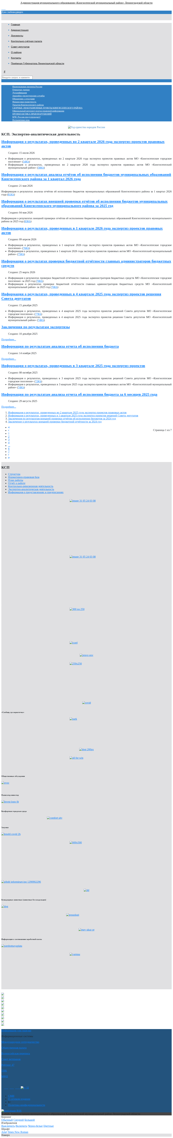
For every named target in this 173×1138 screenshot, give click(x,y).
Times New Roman (17, 1132)
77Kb (38, 314)
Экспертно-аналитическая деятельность (31, 489)
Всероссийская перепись (15, 1053)
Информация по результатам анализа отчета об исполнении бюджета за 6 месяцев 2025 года (79, 394)
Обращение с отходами (23, 99)
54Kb (26, 161)
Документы (17, 35)
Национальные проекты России (27, 86)
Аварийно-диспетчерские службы (28, 96)
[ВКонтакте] (12, 1087)
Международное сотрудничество (20, 1042)
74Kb (41, 320)
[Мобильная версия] (18, 1087)
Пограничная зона (21, 120)
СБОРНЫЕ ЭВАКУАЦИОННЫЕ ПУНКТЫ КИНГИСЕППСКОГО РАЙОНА (47, 108)
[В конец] (9, 457)
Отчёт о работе (16, 483)
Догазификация (19, 93)
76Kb (26, 248)
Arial (4, 1132)
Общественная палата (14, 1047)
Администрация (20, 30)
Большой (29, 1119)
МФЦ (4, 1076)
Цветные (48, 1126)
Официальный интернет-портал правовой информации (38, 111)
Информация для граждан (16, 1030)
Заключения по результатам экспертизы (35, 327)
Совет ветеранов (11, 1059)
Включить (21, 1126)
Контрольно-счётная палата (26, 41)
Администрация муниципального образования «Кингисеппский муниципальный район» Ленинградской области (86, 2)
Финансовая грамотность (24, 102)
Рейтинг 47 (7, 1064)
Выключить (8, 1126)
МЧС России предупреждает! (26, 117)
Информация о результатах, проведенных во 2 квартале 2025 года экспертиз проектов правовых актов (67, 412)
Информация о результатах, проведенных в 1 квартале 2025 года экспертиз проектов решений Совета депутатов (73, 415)
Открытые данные (21, 90)
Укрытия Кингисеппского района (28, 105)
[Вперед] (8, 454)
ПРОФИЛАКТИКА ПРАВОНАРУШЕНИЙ (32, 114)
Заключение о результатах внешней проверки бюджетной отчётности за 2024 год (55, 421)
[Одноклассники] (6, 1087)
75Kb (21, 254)
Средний (19, 1119)
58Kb (41, 167)
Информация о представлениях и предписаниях (36, 492)
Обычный (7, 1119)
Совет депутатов (20, 46)
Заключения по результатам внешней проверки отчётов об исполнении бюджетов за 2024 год (62, 418)
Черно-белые (35, 1126)
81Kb (11, 194)
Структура (14, 474)
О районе (16, 52)
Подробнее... (8, 339)
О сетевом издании (19, 1099)
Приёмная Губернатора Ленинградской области (37, 63)
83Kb (27, 221)
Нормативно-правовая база (23, 477)
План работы (15, 480)
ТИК (4, 1070)
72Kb (38, 381)
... (9, 445)
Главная (15, 24)
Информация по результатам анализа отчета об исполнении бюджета (60, 346)
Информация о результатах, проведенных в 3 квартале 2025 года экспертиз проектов (73, 366)
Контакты (16, 57)
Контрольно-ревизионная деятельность (30, 486)
